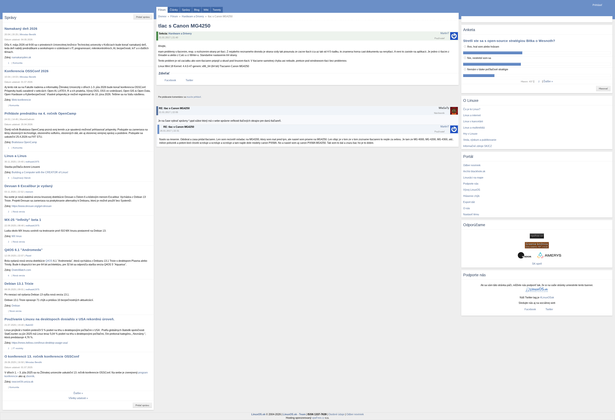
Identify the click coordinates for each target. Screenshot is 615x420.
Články (174, 9)
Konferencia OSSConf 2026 (26, 71)
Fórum (162, 9)
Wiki (206, 9)
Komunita (17, 63)
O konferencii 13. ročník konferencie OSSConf (41, 356)
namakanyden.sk (21, 57)
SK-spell (537, 263)
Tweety (217, 9)
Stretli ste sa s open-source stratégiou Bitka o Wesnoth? (509, 41)
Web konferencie (21, 99)
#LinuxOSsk (547, 297)
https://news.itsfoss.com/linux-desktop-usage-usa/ (40, 342)
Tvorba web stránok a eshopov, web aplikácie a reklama (549, 255)
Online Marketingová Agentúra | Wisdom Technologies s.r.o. (524, 255)
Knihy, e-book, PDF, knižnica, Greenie (537, 245)
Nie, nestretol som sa (479, 58)
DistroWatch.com (21, 270)
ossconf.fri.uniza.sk (22, 381)
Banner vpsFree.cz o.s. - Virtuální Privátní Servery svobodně (537, 236)
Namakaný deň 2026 (20, 28)
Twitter (189, 80)
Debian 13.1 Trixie (18, 283)
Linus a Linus (15, 156)
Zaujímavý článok (22, 178)
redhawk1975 (32, 161)
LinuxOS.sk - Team (294, 414)
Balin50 (29, 325)
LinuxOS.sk (21, 6)
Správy (186, 9)
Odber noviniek (355, 414)
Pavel (28, 255)
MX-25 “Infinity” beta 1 (22, 220)
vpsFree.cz (318, 417)
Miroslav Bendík (28, 34)
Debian (16, 305)
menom (29, 191)
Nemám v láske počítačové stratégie (487, 69)
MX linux (17, 236)
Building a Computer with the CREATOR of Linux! (40, 172)
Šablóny (610, 11)
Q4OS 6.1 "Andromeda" (23, 250)
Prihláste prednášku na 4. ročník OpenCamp (40, 113)
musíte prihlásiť (194, 97)
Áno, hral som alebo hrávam (483, 46)
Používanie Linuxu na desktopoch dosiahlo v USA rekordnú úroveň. (59, 319)
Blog (196, 9)
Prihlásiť (597, 5)
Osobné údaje (336, 414)
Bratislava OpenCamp (24, 142)
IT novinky (18, 348)
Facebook (170, 80)
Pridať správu (143, 17)
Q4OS (49, 260)
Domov (162, 16)
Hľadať (609, 19)
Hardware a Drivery (193, 16)
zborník (30, 376)
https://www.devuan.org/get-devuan (32, 206)
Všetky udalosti (77, 398)
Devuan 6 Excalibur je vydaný (28, 186)
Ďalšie (77, 393)
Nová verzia (19, 211)
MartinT (444, 33)
